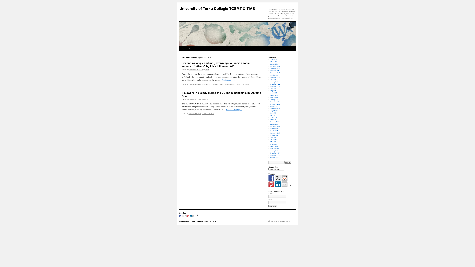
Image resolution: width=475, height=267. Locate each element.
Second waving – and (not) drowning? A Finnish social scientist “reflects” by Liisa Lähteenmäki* (216, 64)
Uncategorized (206, 84)
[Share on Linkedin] (278, 184)
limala (207, 69)
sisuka (206, 99)
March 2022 (274, 95)
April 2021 (273, 117)
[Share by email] (284, 184)
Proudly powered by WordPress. (280, 221)
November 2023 (275, 73)
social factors (235, 84)
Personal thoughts (195, 84)
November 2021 (275, 104)
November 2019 (275, 155)
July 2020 (273, 137)
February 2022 (274, 97)
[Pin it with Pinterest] (271, 184)
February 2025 (274, 71)
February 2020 (274, 148)
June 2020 (273, 140)
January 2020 (274, 151)
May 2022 (273, 91)
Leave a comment (208, 114)
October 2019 (274, 157)
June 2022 (273, 88)
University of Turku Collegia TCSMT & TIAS (217, 8)
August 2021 (274, 111)
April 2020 (273, 144)
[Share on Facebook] (271, 178)
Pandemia (227, 84)
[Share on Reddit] (284, 178)
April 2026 (273, 59)
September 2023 (275, 77)
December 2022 (275, 84)
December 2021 (275, 102)
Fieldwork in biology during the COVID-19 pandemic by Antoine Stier (221, 94)
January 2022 (274, 99)
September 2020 (275, 133)
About (191, 49)
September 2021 (275, 108)
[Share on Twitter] (278, 178)
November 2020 (275, 128)
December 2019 (275, 153)
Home (184, 49)
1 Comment (245, 84)
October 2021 (274, 106)
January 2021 (274, 124)
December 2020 (275, 126)
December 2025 (275, 66)
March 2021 (274, 120)
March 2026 (274, 62)
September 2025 (275, 68)
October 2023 (274, 75)
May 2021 (273, 115)
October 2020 (274, 131)
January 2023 (274, 82)
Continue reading (230, 80)
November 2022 (275, 86)
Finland (220, 84)
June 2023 (273, 79)
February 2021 (274, 122)
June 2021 (273, 113)
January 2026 (274, 64)
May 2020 (273, 142)
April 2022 (273, 93)
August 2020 (274, 135)
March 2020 (274, 146)
